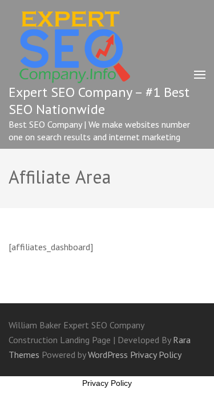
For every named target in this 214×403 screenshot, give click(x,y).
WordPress (108, 354)
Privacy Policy (155, 354)
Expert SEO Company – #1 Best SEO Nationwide (99, 100)
